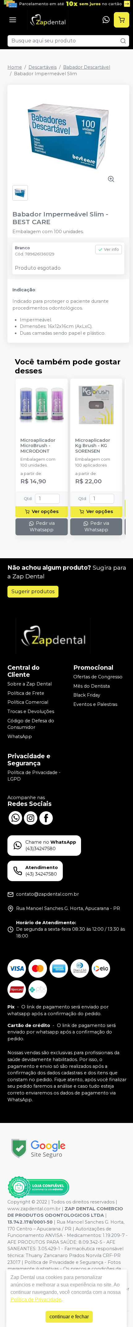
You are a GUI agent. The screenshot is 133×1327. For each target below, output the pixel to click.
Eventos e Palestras (95, 704)
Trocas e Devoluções (30, 711)
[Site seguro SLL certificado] (38, 1148)
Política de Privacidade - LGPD (34, 776)
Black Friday (86, 695)
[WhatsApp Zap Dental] (15, 817)
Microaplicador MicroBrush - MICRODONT (37, 446)
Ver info (111, 249)
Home (14, 67)
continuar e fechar (69, 1316)
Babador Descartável (86, 67)
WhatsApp (19, 736)
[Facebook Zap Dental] (46, 817)
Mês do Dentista (91, 686)
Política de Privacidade (36, 1299)
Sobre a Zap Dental (29, 684)
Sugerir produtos (32, 591)
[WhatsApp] (106, 20)
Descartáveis (42, 67)
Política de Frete (25, 693)
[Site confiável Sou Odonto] (38, 1187)
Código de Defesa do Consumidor (30, 724)
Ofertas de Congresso (97, 677)
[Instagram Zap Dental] (30, 817)
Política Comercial (27, 702)
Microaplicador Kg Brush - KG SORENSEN (92, 446)
